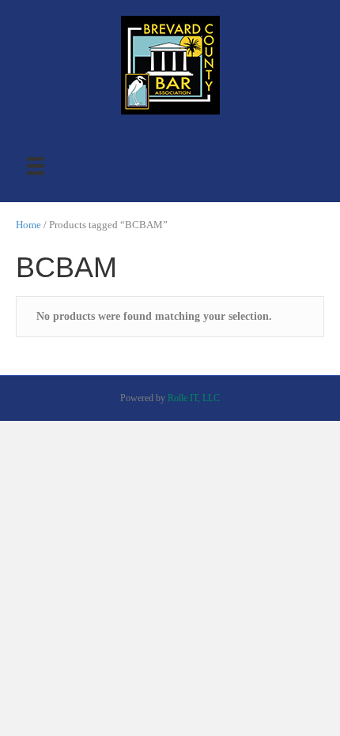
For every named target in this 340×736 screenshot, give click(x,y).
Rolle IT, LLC (194, 398)
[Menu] (35, 166)
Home (28, 225)
